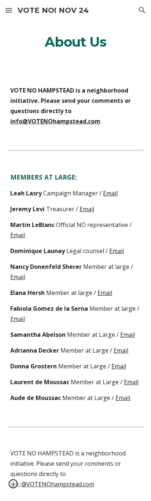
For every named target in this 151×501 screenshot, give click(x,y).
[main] (75, 42)
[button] (9, 10)
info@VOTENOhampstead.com (55, 121)
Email (110, 193)
